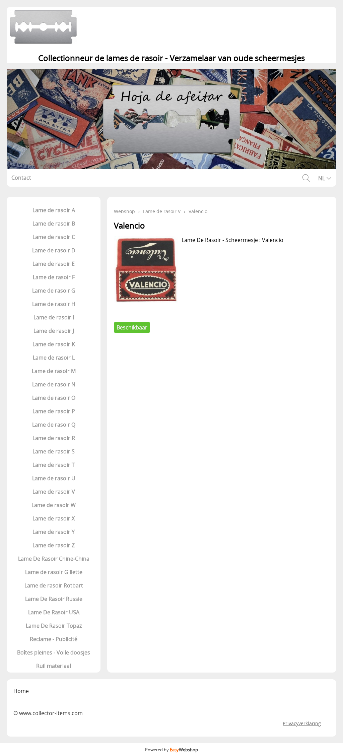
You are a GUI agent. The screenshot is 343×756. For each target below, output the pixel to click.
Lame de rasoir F (54, 277)
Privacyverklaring (302, 723)
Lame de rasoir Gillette (53, 572)
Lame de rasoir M (54, 371)
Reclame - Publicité (53, 639)
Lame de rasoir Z (53, 545)
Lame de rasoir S (53, 451)
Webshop (124, 211)
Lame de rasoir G (53, 290)
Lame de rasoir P (53, 411)
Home (21, 691)
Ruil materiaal (53, 666)
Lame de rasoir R (53, 438)
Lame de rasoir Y (53, 532)
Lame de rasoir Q (53, 424)
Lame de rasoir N (53, 384)
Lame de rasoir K (53, 344)
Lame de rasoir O (53, 397)
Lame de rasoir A (53, 210)
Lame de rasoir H (53, 304)
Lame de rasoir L (54, 357)
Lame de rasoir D (53, 250)
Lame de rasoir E (53, 263)
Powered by (171, 750)
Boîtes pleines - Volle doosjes (53, 652)
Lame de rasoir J (53, 330)
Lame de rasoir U (53, 478)
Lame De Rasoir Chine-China (53, 558)
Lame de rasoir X (53, 518)
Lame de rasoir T (53, 464)
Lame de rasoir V (53, 491)
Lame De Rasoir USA (53, 612)
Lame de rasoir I (53, 317)
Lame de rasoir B (53, 223)
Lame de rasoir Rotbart (53, 585)
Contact (21, 177)
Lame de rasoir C (53, 237)
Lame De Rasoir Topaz (54, 625)
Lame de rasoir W (53, 505)
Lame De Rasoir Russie (53, 599)
